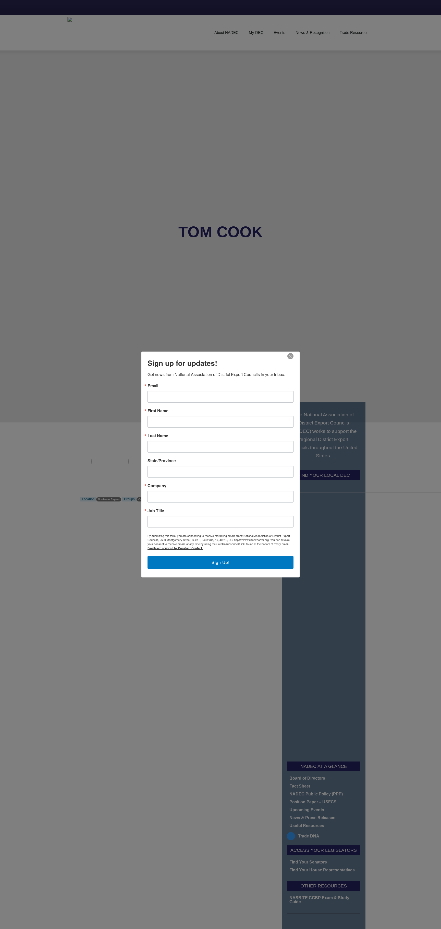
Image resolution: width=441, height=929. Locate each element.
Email (153, 386)
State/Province (162, 461)
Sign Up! (220, 562)
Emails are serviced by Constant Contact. (175, 548)
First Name (158, 411)
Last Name (158, 436)
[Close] (290, 356)
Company (157, 486)
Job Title (156, 511)
